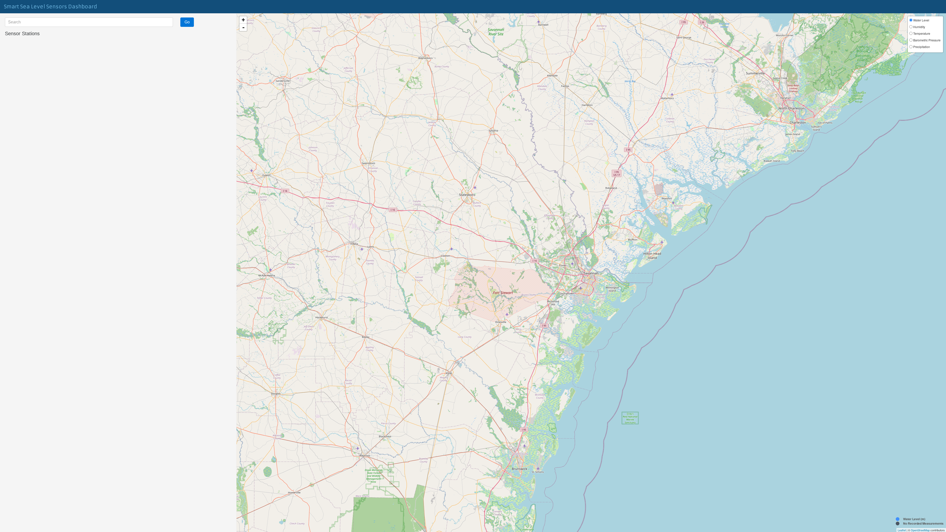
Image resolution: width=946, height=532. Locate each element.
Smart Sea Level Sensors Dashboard (50, 6)
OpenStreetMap (920, 530)
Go (187, 22)
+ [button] (243, 20)
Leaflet (902, 530)
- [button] (243, 27)
